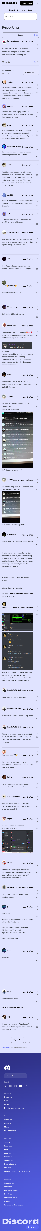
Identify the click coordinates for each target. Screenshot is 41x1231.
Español (10, 1076)
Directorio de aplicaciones (14, 1108)
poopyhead (11, 325)
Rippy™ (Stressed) (14, 146)
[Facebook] (3, 62)
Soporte (7, 1142)
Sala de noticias (10, 1131)
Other (30, 10)
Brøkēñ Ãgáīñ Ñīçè (14, 690)
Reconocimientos (10, 1198)
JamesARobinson (13, 232)
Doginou (5, 607)
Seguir (20, 35)
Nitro (6, 1101)
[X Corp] (6, 62)
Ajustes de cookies (11, 1190)
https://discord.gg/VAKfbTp (13, 1007)
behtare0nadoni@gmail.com (21, 593)
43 (38, 62)
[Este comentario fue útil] (37, 82)
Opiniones (21, 10)
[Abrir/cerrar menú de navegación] (37, 3)
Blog (6, 1149)
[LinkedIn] (9, 62)
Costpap (10, 82)
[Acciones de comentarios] (37, 92)
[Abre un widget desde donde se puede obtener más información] (32, 1227)
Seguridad (8, 1146)
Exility (9, 777)
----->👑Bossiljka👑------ (11, 286)
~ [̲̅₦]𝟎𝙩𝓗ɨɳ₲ (11, 534)
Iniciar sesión (6, 1047)
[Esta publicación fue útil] (37, 42)
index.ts (10, 106)
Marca (6, 1127)
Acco (9, 125)
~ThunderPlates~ (13, 796)
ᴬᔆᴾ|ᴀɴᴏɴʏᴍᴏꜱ (12, 1017)
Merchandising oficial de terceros (17, 1171)
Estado (6, 1104)
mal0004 (10, 195)
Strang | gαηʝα (12, 307)
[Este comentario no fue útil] (37, 88)
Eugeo (9, 819)
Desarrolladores (10, 1164)
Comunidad (8, 1160)
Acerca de (8, 1120)
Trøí (8, 259)
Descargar (8, 1097)
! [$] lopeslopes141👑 (10, 755)
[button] (17, 572)
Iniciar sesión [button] (26, 3)
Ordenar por (30, 72)
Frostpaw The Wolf (14, 887)
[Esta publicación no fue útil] (37, 48)
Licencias (7, 1201)
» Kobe (10, 396)
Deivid (9, 374)
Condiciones (9, 1183)
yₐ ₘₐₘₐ (9, 907)
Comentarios (9, 1153)
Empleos (7, 1123)
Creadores (8, 1157)
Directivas (8, 1194)
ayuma (9, 862)
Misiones (7, 1168)
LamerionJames (13, 41)
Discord (12, 10)
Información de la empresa (14, 1205)
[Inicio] (9, 3)
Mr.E (9, 991)
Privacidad (8, 1187)
